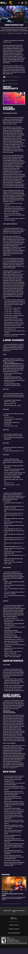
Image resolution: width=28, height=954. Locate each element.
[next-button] (25, 904)
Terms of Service (14, 929)
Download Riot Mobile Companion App (14, 911)
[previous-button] (22, 904)
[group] (14, 888)
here (15, 72)
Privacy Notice (14, 925)
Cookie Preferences (14, 932)
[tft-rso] (10, 2)
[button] (4, 33)
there (4, 72)
